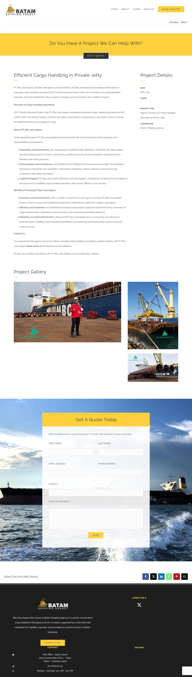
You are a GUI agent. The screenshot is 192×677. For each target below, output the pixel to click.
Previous (174, 22)
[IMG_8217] (153, 354)
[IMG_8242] (67, 283)
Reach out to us (34, 246)
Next (183, 22)
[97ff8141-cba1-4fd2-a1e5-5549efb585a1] (153, 283)
